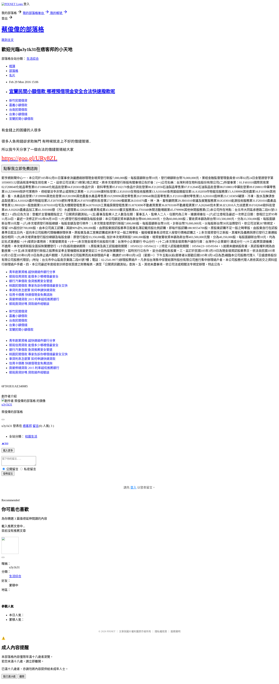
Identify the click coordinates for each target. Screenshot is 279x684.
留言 (36, 426)
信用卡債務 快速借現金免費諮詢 (30, 294)
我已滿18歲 (9, 676)
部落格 (13, 70)
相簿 (12, 66)
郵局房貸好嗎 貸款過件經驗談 (29, 303)
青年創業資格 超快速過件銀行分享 (32, 272)
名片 (12, 75)
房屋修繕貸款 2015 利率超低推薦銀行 (34, 299)
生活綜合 (33, 58)
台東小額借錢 (18, 114)
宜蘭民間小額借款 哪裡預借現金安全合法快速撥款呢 (62, 91)
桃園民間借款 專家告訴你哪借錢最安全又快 (38, 285)
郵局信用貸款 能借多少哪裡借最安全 (33, 276)
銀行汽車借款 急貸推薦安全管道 (30, 281)
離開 (21, 676)
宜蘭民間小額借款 (21, 118)
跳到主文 (8, 40)
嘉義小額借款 (18, 105)
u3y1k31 (7, 404)
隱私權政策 (161, 631)
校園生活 (31, 436)
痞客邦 (27, 426)
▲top (5, 443)
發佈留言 (8, 473)
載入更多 (8, 450)
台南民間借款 (18, 109)
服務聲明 (175, 631)
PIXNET (111, 631)
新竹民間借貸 (18, 100)
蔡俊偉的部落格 (23, 29)
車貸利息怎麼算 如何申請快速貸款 (32, 290)
